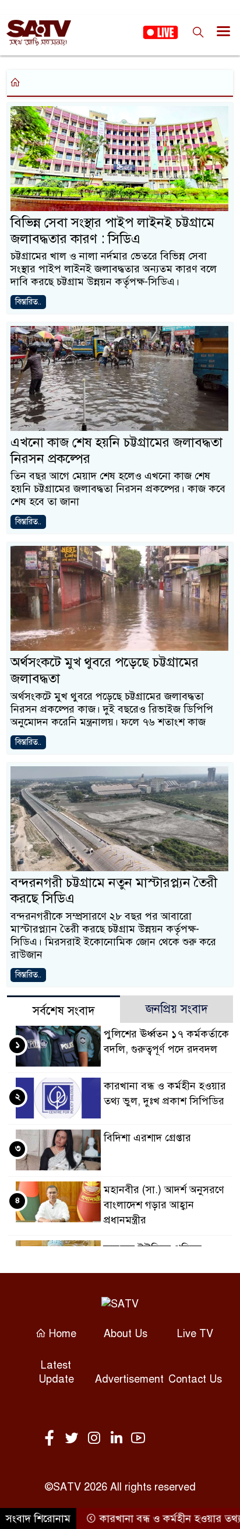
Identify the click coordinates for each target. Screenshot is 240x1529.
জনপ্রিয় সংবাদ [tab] (177, 1009)
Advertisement (129, 1379)
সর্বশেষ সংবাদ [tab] (64, 1011)
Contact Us (195, 1379)
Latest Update (56, 1372)
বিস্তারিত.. (28, 302)
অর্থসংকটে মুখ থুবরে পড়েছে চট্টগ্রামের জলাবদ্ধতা (104, 670)
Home (61, 1333)
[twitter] (74, 1439)
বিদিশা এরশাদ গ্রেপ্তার (147, 1137)
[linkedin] (118, 1439)
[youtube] (138, 1439)
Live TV (195, 1333)
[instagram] (96, 1439)
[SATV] (120, 1303)
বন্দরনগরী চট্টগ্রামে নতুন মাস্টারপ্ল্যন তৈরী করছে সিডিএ (113, 890)
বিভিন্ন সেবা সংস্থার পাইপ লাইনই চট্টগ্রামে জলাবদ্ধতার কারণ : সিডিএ (112, 230)
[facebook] (52, 1439)
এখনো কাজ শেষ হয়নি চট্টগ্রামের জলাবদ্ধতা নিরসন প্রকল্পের (116, 450)
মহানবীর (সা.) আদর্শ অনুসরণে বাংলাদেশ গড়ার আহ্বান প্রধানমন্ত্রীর (164, 1204)
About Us (125, 1333)
